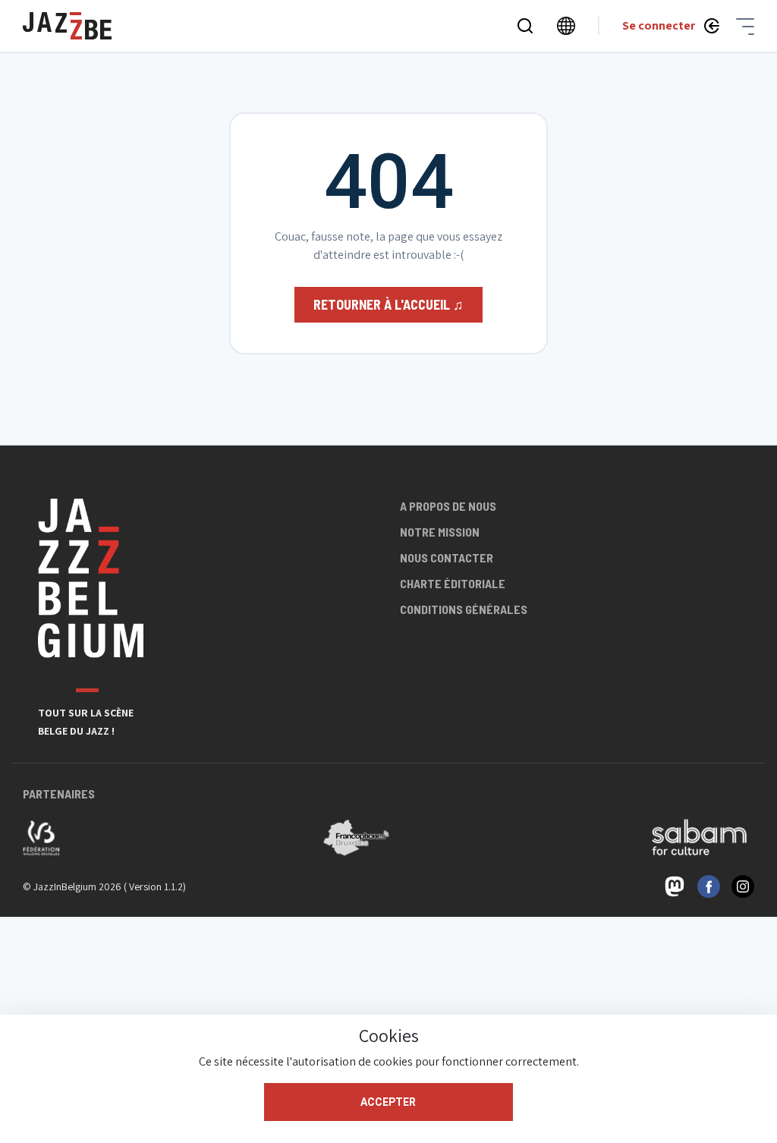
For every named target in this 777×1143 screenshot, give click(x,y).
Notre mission (440, 531)
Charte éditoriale (452, 583)
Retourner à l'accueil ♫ (388, 304)
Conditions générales (463, 609)
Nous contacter (446, 557)
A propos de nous (448, 506)
